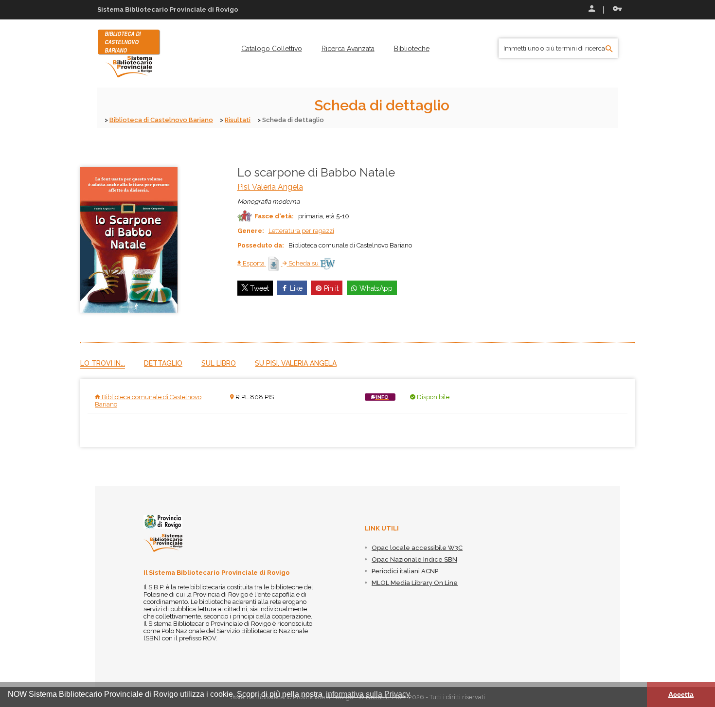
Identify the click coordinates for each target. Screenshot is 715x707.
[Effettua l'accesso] (591, 9)
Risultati (237, 120)
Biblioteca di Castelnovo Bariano (161, 120)
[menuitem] (271, 48)
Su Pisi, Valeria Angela (296, 363)
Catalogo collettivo (271, 49)
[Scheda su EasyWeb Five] (327, 263)
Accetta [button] (681, 694)
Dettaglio (163, 363)
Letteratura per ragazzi (301, 230)
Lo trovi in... (102, 363)
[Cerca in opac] (609, 49)
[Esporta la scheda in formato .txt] (274, 263)
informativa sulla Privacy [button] (368, 694)
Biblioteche (411, 49)
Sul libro (218, 363)
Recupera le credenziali (615, 9)
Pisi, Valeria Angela (270, 187)
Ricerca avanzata (348, 49)
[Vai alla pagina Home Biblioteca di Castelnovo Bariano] (129, 53)
